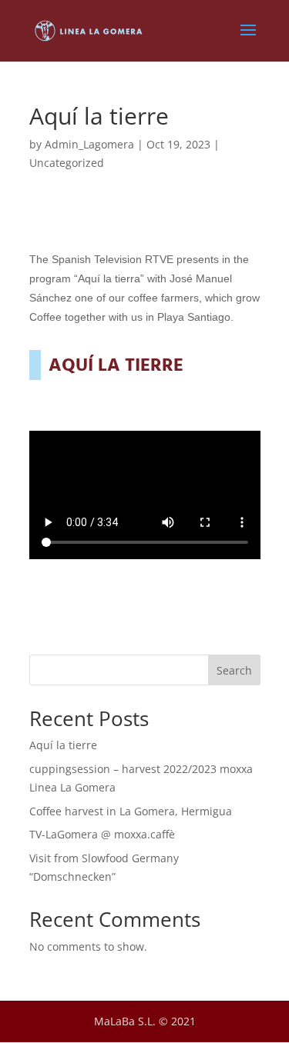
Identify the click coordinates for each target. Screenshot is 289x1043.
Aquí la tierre (63, 745)
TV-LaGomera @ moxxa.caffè (102, 834)
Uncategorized (66, 162)
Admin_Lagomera (89, 144)
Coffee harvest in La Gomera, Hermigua (130, 811)
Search (234, 670)
